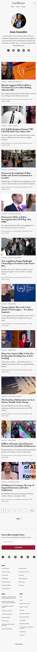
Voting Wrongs (5, 621)
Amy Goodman (7, 99)
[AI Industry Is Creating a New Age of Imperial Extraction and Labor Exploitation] (18, 471)
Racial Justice (12, 126)
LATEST (18, 6)
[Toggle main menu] (35, 3)
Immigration (12, 350)
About (21, 597)
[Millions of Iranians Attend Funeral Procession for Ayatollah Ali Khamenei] (18, 429)
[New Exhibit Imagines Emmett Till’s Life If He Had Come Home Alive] (18, 115)
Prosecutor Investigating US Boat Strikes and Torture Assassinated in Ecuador (16, 175)
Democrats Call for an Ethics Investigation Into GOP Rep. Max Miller (16, 219)
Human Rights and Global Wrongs (8, 606)
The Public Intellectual (7, 614)
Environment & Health (23, 572)
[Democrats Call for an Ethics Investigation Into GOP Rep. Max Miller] (18, 202)
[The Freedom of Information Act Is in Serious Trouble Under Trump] (18, 385)
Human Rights (12, 170)
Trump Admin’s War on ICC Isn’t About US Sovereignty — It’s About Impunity (17, 310)
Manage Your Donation (25, 603)
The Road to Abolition (7, 611)
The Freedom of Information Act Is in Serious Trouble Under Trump (18, 401)
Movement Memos (6, 617)
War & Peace (12, 304)
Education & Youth (6, 572)
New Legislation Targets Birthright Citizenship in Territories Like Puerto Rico (18, 263)
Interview (4, 82)
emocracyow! (27, 99)
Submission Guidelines (25, 613)
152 (32, 510)
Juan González (17, 99)
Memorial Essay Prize (24, 623)
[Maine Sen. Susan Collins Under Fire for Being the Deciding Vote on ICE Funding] (18, 339)
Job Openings (23, 631)
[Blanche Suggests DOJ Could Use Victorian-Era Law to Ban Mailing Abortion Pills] (18, 71)
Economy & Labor (14, 482)
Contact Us (22, 635)
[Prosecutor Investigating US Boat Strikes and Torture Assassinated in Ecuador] (18, 158)
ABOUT (12, 6)
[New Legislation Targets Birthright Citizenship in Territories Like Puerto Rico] (18, 246)
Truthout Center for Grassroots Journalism (27, 627)
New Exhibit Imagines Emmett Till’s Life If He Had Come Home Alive (17, 130)
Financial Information (24, 617)
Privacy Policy (23, 620)
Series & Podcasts (6, 588)
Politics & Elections (14, 214)
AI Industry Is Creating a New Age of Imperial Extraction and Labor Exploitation (17, 488)
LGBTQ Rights (5, 578)
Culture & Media (5, 568)
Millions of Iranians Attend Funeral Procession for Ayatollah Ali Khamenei (18, 445)
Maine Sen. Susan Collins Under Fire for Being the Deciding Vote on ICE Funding (17, 356)
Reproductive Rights (15, 82)
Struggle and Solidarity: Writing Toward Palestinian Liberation (9, 597)
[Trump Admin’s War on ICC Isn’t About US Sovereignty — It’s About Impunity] (18, 293)
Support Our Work (24, 607)
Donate (21, 600)
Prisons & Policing (6, 582)
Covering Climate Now (7, 629)
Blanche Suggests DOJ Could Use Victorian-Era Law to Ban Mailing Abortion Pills (16, 88)
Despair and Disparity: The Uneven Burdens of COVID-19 (8, 602)
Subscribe (22, 610)
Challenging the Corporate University (8, 624)
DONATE (23, 6)
